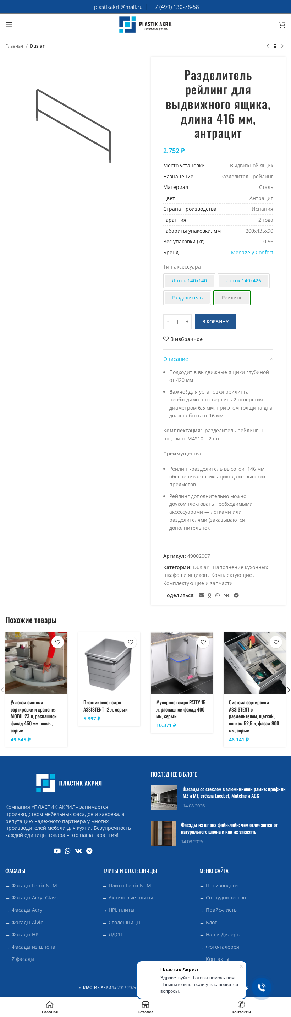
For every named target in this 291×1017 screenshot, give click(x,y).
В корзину (215, 321)
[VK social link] (227, 595)
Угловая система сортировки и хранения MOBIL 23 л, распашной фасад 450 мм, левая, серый (34, 716)
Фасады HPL (26, 934)
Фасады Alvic (27, 922)
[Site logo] (145, 24)
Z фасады (23, 959)
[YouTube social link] (57, 850)
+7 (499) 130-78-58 (175, 6)
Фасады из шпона (33, 946)
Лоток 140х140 (189, 280)
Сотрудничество (226, 897)
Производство (223, 885)
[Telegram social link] (236, 595)
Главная (14, 46)
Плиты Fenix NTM (130, 885)
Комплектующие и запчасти (198, 583)
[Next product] (282, 46)
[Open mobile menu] (9, 24)
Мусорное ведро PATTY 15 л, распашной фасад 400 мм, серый (180, 709)
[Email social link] (201, 595)
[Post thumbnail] (164, 797)
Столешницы (125, 922)
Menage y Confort (252, 252)
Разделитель (187, 297)
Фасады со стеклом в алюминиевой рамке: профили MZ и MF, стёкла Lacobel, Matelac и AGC (234, 792)
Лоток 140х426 (243, 280)
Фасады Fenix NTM (34, 885)
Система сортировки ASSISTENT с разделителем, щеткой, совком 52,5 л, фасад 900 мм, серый (254, 716)
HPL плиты (121, 910)
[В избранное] (57, 642)
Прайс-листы (222, 910)
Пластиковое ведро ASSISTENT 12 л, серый (105, 705)
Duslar (37, 46)
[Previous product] (267, 46)
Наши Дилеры (223, 934)
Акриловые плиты (131, 897)
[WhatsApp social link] (217, 595)
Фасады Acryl (28, 910)
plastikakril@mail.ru (118, 6)
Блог (211, 922)
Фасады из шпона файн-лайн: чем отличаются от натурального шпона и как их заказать (229, 828)
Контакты (217, 959)
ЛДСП (115, 934)
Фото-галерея (222, 946)
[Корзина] (282, 24)
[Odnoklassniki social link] (209, 595)
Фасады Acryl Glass (35, 897)
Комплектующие (231, 575)
